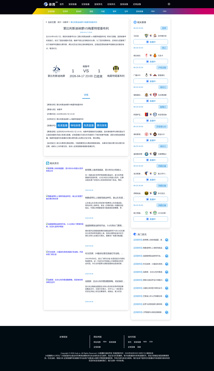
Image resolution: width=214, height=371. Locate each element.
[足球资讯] (138, 240)
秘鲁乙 (163, 107)
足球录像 (137, 4)
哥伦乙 (163, 87)
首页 (62, 4)
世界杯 (65, 11)
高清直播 (62, 125)
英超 (91, 11)
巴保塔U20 (161, 127)
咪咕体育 (75, 125)
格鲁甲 (65, 22)
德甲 (114, 11)
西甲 (164, 28)
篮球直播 (73, 4)
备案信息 (149, 353)
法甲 (126, 11)
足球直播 (85, 4)
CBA (164, 11)
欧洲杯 (78, 11)
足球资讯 (111, 4)
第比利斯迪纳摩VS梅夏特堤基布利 (84, 22)
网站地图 (97, 342)
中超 (103, 11)
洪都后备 (162, 166)
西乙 (164, 48)
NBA (153, 11)
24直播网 (101, 353)
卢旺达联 (162, 68)
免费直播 (88, 125)
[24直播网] (51, 6)
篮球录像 (124, 4)
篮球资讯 (98, 4)
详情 (86, 95)
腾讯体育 (101, 125)
